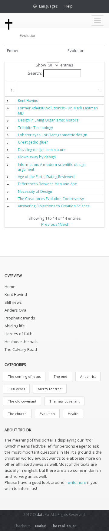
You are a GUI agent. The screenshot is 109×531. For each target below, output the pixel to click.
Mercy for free (50, 389)
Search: (35, 73)
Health (73, 413)
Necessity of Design (35, 191)
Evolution (47, 413)
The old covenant (22, 401)
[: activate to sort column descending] (11, 89)
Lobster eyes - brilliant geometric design (52, 134)
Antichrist (88, 376)
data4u (43, 514)
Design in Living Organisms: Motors (48, 120)
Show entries (54, 65)
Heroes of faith (18, 333)
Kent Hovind (28, 100)
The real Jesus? (63, 526)
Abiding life (15, 326)
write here (77, 482)
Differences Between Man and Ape (47, 183)
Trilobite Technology (35, 127)
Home (10, 286)
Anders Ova (15, 310)
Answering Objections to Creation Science (54, 205)
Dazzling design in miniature (42, 149)
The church (17, 413)
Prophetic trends (20, 318)
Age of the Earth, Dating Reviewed (46, 176)
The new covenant (64, 401)
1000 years (16, 389)
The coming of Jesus (24, 376)
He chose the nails (21, 341)
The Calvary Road (21, 349)
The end (60, 376)
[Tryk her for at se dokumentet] (9, 100)
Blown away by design (37, 156)
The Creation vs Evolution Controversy (51, 198)
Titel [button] (27, 88)
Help (68, 6)
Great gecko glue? (33, 142)
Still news (13, 302)
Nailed (40, 526)
